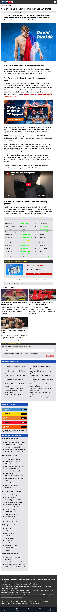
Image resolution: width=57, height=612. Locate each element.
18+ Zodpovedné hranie (20, 603)
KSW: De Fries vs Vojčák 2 (12, 468)
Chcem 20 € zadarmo (39, 274)
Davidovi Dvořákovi (41, 132)
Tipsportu (45, 165)
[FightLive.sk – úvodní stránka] (7, 2)
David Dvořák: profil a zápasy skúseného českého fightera (14, 303)
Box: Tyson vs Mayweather (13, 504)
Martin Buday (9, 543)
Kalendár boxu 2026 (10, 511)
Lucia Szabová (9, 547)
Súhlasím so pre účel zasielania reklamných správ (21, 353)
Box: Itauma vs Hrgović (11, 507)
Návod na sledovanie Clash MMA (14, 452)
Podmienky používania (34, 601)
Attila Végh (8, 535)
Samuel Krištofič (9, 538)
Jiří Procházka (9, 531)
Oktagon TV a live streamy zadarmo (15, 442)
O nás (3, 601)
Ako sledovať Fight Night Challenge (15, 449)
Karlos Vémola (9, 528)
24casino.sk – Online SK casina (14, 394)
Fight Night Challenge (11, 521)
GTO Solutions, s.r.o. (35, 603)
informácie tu (33, 584)
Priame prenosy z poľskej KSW (14, 447)
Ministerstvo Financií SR (18, 595)
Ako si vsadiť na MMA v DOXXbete (15, 564)
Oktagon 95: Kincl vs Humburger (14, 464)
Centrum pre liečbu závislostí (13, 597)
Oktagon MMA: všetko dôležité (14, 476)
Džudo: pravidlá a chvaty (12, 519)
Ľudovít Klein (8, 540)
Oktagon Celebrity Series (12, 483)
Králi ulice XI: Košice (10, 509)
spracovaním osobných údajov (15, 353)
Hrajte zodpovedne (28, 279)
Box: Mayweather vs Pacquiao (13, 502)
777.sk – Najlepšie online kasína (14, 388)
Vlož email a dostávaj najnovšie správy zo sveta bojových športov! (16, 346)
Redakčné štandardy (20, 601)
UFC (42, 155)
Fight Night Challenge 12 (12, 495)
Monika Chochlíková (11, 545)
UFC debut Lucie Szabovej (12, 459)
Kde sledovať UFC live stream (13, 444)
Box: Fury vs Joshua (10, 497)
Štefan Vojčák (9, 550)
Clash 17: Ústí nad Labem (12, 461)
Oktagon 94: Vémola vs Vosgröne (14, 466)
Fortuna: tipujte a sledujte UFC (13, 562)
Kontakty (9, 601)
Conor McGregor (9, 533)
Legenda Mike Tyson (11, 514)
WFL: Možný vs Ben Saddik (13, 500)
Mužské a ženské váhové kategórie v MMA (13, 331)
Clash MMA (8, 488)
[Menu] (54, 2)
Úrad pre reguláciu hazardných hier (36, 595)
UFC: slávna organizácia (12, 485)
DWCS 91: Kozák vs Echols (12, 471)
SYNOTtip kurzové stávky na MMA (15, 567)
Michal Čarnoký (17, 12)
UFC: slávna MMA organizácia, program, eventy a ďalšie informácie (42, 303)
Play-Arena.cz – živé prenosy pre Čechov (42, 397)
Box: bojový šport (10, 516)
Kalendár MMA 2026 (11, 473)
